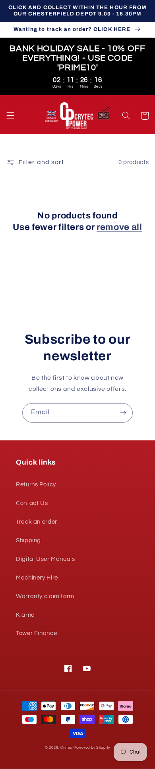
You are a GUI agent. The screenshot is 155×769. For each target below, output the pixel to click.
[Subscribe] (123, 413)
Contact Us (32, 503)
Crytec (66, 748)
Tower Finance (36, 633)
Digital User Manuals (45, 559)
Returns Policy (36, 485)
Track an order (36, 522)
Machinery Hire (37, 578)
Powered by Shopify (92, 748)
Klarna (25, 615)
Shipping (28, 540)
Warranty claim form (45, 596)
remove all (119, 227)
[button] (10, 116)
